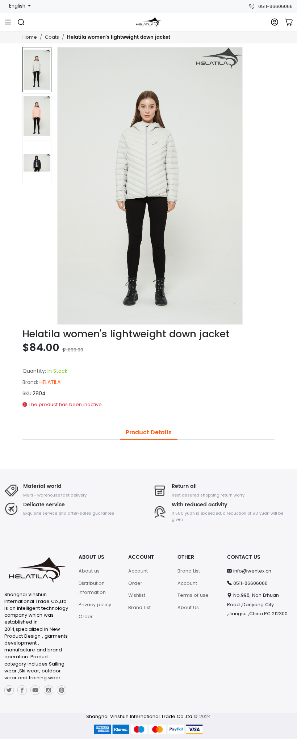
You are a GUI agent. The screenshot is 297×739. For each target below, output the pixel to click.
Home (29, 37)
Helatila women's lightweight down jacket (118, 37)
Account (138, 571)
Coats (52, 37)
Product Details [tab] (149, 432)
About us (89, 571)
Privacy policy (95, 604)
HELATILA (49, 382)
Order (86, 616)
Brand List (139, 607)
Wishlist (136, 595)
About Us (188, 607)
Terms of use (193, 595)
